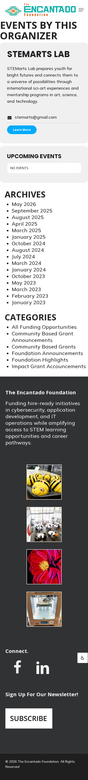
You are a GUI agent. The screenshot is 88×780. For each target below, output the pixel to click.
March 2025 (26, 230)
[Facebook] (17, 670)
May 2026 (24, 204)
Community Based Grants (44, 346)
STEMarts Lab (38, 54)
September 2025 (32, 210)
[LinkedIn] (42, 671)
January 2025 (29, 237)
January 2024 (29, 269)
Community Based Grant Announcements (42, 336)
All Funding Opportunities (44, 327)
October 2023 (28, 276)
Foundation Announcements (47, 353)
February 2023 (30, 296)
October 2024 (28, 243)
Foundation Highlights (40, 359)
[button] (81, 9)
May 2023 (24, 282)
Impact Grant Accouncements (49, 366)
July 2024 (23, 256)
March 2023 (26, 289)
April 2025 (24, 223)
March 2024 (26, 263)
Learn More (22, 130)
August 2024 (28, 250)
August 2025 (28, 217)
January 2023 (29, 302)
